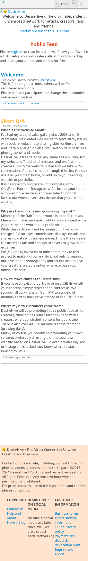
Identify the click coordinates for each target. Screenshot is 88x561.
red (25, 126)
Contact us (15, 509)
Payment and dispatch (65, 538)
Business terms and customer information (67, 518)
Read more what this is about (44, 31)
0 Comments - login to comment (21, 103)
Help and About (14, 515)
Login (65, 4)
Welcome (12, 74)
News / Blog (16, 522)
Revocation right (67, 545)
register (17, 51)
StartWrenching (46, 79)
